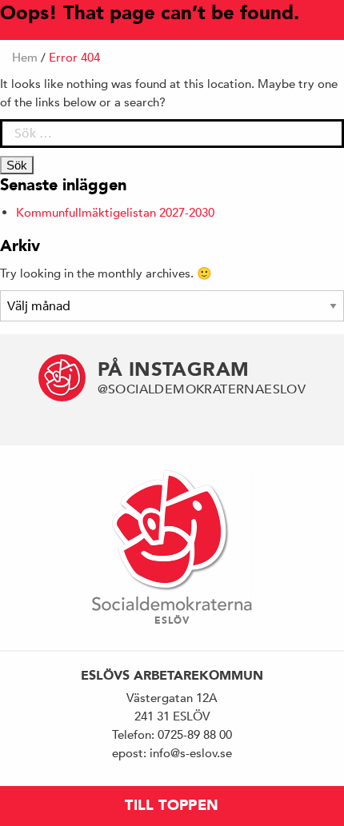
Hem (25, 57)
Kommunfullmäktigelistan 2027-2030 (115, 212)
